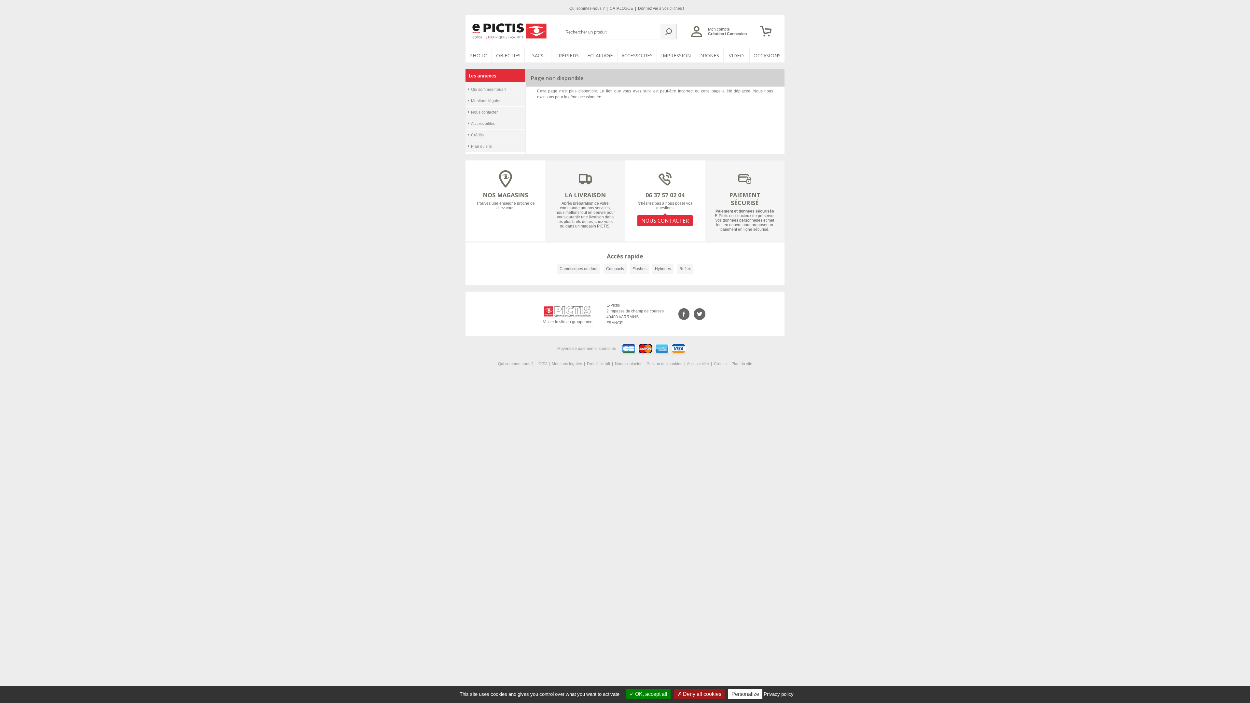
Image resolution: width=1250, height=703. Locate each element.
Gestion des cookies (664, 364)
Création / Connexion (727, 34)
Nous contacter (484, 112)
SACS (537, 55)
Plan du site (481, 146)
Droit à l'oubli (598, 364)
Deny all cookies (701, 694)
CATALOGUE (622, 8)
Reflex (685, 269)
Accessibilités (483, 123)
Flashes (639, 269)
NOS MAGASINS (505, 195)
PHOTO (478, 55)
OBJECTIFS (508, 55)
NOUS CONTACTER (665, 220)
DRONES (709, 55)
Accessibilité (698, 364)
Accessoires (637, 55)
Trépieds (567, 55)
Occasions (767, 55)
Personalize (745, 694)
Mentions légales (486, 101)
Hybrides (663, 269)
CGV (542, 364)
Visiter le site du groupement (568, 323)
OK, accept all (650, 694)
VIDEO (736, 55)
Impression (676, 55)
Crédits (477, 135)
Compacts (615, 269)
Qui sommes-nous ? (587, 8)
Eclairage (600, 55)
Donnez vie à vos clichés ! (661, 8)
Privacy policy (779, 694)
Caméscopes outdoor (579, 269)
